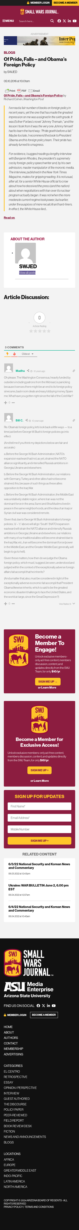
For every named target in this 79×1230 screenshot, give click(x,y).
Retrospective (15, 1077)
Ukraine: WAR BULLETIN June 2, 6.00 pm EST (38, 887)
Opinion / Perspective (20, 1088)
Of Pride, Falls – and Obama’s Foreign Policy (33, 95)
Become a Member (65, 2)
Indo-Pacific (13, 1176)
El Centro (12, 1071)
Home (8, 1027)
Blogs (9, 52)
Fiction (9, 1131)
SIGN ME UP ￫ (40, 770)
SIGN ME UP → (48, 681)
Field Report (14, 1120)
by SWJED (10, 72)
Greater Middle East (20, 1170)
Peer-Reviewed (15, 1115)
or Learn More (47, 687)
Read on (9, 217)
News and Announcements (25, 1137)
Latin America (14, 1181)
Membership (13, 1049)
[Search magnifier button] (52, 21)
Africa (9, 1159)
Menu (9, 21)
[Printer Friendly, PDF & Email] (22, 91)
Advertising (13, 1054)
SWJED (28, 266)
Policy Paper (13, 1109)
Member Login (39, 2)
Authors (11, 1038)
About (9, 1032)
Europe (10, 1165)
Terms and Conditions (39, 1206)
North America (15, 1187)
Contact (11, 1043)
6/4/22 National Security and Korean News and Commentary (39, 908)
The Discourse (15, 1104)
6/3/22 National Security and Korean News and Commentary (39, 866)
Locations (12, 1154)
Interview (11, 1093)
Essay (8, 1082)
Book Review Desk (18, 1126)
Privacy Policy (13, 1206)
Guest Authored (17, 1099)
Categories (13, 1066)
